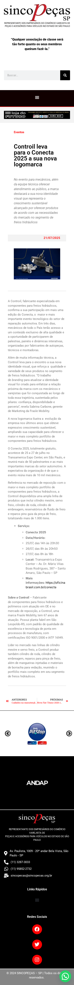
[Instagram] (37, 960)
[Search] (65, 75)
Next (8, 733)
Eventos (19, 132)
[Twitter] (37, 944)
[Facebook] (37, 929)
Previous (69, 733)
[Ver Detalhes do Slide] (37, 115)
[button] (37, 97)
